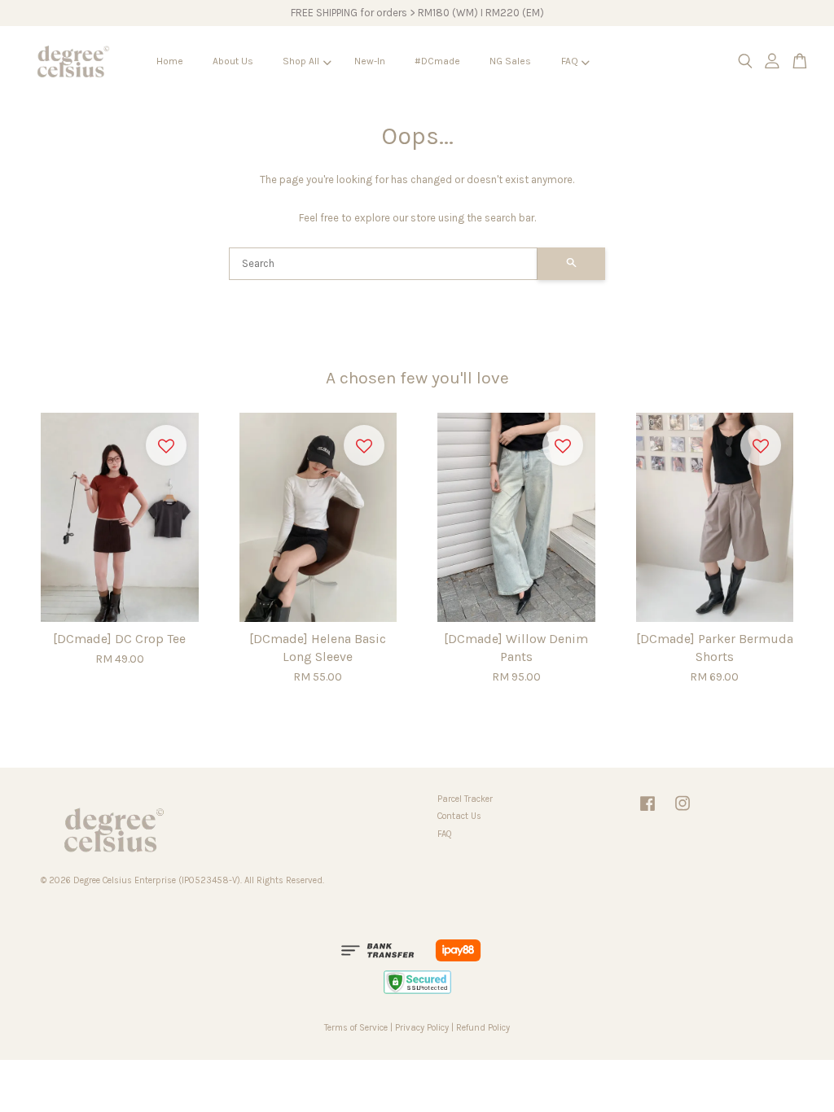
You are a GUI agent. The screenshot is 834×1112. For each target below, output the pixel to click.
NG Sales (510, 61)
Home (169, 61)
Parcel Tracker (465, 799)
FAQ (569, 61)
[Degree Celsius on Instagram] (682, 812)
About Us (233, 61)
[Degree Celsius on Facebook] (647, 812)
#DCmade (437, 61)
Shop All (301, 61)
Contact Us (459, 816)
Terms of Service (356, 1027)
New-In (369, 61)
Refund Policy (483, 1027)
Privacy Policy (422, 1027)
